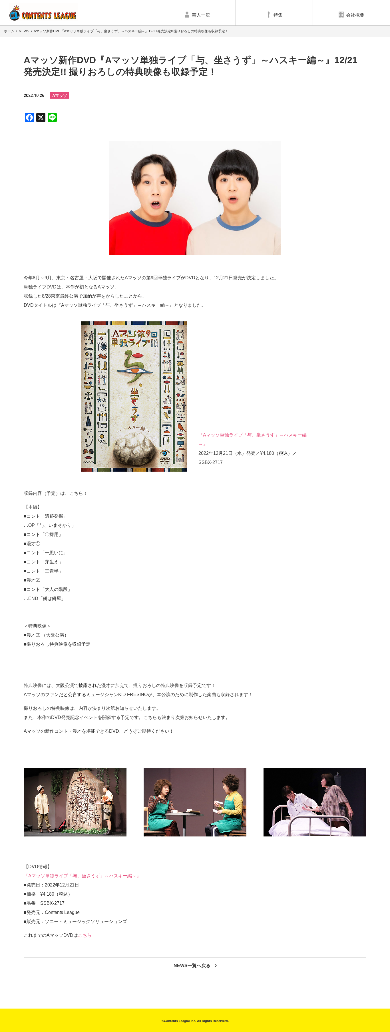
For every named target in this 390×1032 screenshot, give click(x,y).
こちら (85, 935)
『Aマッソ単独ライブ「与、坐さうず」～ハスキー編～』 (82, 875)
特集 (278, 15)
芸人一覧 (201, 15)
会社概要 (355, 15)
